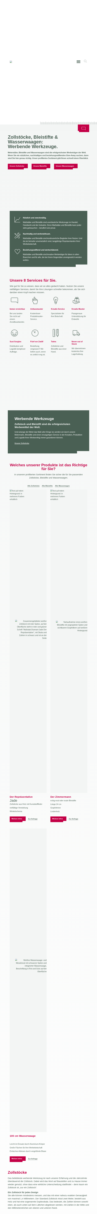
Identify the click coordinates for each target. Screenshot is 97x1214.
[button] (78, 62)
